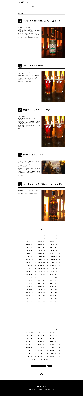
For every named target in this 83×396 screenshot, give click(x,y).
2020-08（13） (29, 304)
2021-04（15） (41, 295)
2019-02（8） (29, 323)
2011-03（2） (47, 359)
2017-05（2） (41, 335)
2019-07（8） (41, 317)
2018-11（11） (29, 326)
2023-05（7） (41, 271)
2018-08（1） (29, 329)
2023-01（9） (53, 274)
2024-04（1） (53, 259)
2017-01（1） (41, 338)
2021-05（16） (29, 295)
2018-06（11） (53, 329)
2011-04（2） (35, 359)
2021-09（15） (53, 289)
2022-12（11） (29, 277)
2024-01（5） (53, 262)
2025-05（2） (29, 250)
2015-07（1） (29, 344)
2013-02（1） (41, 350)
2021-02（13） (29, 298)
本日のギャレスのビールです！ (37, 110)
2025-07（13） (41, 247)
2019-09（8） (53, 314)
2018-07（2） (41, 329)
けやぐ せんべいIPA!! (33, 65)
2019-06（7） (53, 317)
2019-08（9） (29, 317)
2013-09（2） (41, 347)
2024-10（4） (41, 256)
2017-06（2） (29, 335)
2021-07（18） (41, 292)
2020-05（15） (29, 307)
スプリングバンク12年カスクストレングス (43, 184)
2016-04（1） (53, 338)
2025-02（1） (29, 253)
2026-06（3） (53, 235)
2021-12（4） (53, 286)
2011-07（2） (29, 356)
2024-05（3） (41, 259)
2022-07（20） (54, 280)
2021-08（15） (29, 292)
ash (35, 389)
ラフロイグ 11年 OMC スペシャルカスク (42, 21)
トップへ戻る (41, 374)
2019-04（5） (41, 320)
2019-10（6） (41, 314)
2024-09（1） (53, 256)
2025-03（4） (53, 250)
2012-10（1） (53, 350)
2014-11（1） (41, 344)
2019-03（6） (53, 320)
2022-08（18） (41, 280)
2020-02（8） (29, 311)
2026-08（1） (29, 235)
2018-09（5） (53, 326)
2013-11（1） (29, 347)
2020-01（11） (41, 311)
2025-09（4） (53, 244)
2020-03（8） (53, 307)
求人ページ (34, 6)
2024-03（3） (29, 262)
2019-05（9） (29, 320)
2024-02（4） (41, 262)
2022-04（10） (53, 283)
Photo (40, 7)
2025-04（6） (41, 250)
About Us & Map (51, 7)
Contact (60, 7)
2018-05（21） (29, 332)
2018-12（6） (53, 323)
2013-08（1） (53, 347)
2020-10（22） (41, 301)
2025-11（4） (29, 244)
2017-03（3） (29, 338)
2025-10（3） (41, 244)
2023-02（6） (41, 274)
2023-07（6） (53, 268)
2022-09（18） (29, 280)
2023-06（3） (29, 271)
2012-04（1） (41, 353)
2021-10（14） (41, 289)
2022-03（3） (29, 286)
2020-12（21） (53, 298)
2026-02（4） (29, 241)
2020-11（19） (29, 301)
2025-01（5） (41, 253)
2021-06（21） (53, 292)
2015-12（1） (41, 341)
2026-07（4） (41, 235)
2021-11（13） (29, 289)
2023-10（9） (53, 265)
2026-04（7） (41, 238)
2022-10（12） (53, 277)
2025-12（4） (53, 241)
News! (29, 7)
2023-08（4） (41, 268)
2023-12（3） (29, 265)
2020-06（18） (53, 304)
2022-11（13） (41, 277)
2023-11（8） (41, 265)
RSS (53, 389)
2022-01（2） (41, 286)
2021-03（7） (53, 295)
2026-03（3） (53, 238)
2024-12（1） (53, 253)
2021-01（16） (41, 298)
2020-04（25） (41, 307)
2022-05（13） (41, 283)
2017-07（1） (53, 332)
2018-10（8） (41, 326)
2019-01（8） (41, 323)
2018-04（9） (41, 332)
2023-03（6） (29, 274)
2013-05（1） (29, 350)
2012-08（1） (29, 353)
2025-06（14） (53, 247)
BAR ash (41, 386)
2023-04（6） (53, 271)
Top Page (23, 7)
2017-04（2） (53, 335)
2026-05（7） (29, 238)
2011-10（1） (53, 353)
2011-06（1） (41, 356)
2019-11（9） (29, 314)
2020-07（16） (41, 304)
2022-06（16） (29, 283)
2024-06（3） (29, 259)
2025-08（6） (29, 247)
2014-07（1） (53, 344)
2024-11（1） (29, 256)
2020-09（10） (53, 301)
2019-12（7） (53, 311)
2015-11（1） (53, 341)
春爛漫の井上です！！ (33, 154)
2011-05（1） (53, 356)
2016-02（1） (29, 341)
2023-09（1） (29, 268)
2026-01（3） (41, 241)
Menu (44, 7)
